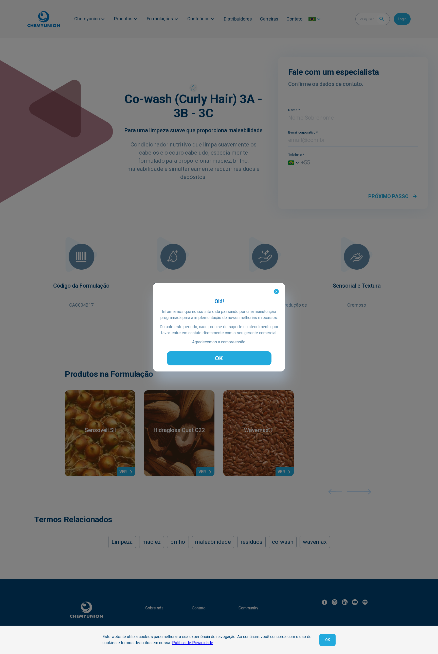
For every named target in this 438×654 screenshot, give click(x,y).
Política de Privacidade (192, 642)
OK (219, 358)
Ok (327, 640)
